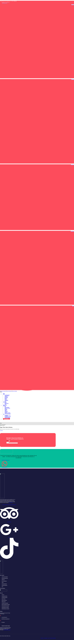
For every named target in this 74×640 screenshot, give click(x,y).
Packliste (6, 409)
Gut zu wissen (7, 407)
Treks (4, 394)
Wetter (6, 408)
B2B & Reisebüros (4, 600)
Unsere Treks (7, 395)
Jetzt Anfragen (6, 418)
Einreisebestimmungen (5, 578)
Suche (5, 402)
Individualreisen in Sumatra (5, 608)
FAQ (5, 401)
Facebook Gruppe (7, 417)
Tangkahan (6, 400)
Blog (5, 406)
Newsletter (6, 415)
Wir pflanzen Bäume (8, 416)
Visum (6, 410)
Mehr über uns (11, 502)
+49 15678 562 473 (4, 617)
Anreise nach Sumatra (5, 576)
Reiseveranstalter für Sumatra (6, 604)
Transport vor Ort (7, 412)
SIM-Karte (6, 411)
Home (4, 393)
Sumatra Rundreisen (4, 585)
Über (3, 414)
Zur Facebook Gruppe (7, 629)
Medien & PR (3, 601)
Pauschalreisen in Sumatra (5, 607)
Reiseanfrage (6, 403)
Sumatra (4, 405)
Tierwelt (6, 399)
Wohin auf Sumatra (8, 413)
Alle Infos (6, 396)
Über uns (3, 594)
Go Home (1, 430)
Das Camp (6, 397)
